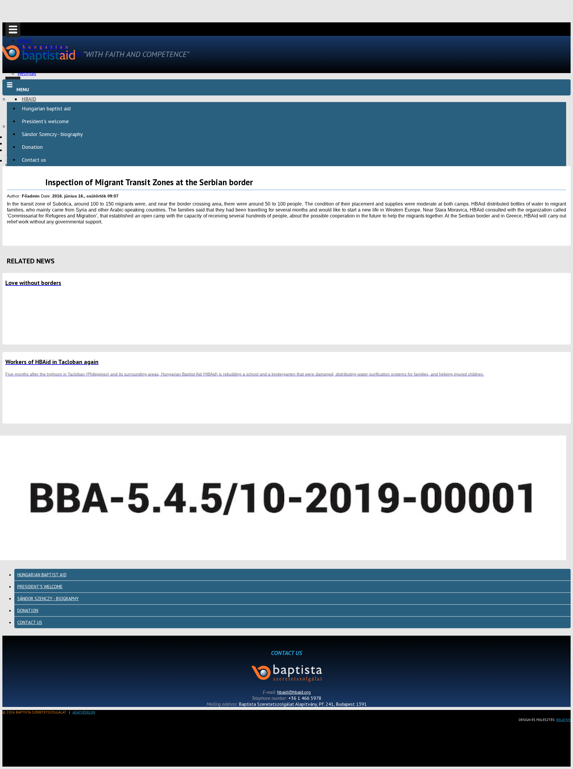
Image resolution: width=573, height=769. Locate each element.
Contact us (34, 159)
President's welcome (45, 121)
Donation (32, 146)
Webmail (26, 73)
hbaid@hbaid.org (294, 692)
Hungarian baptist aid (46, 108)
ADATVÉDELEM (84, 712)
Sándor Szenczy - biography (52, 134)
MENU (22, 89)
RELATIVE (563, 719)
